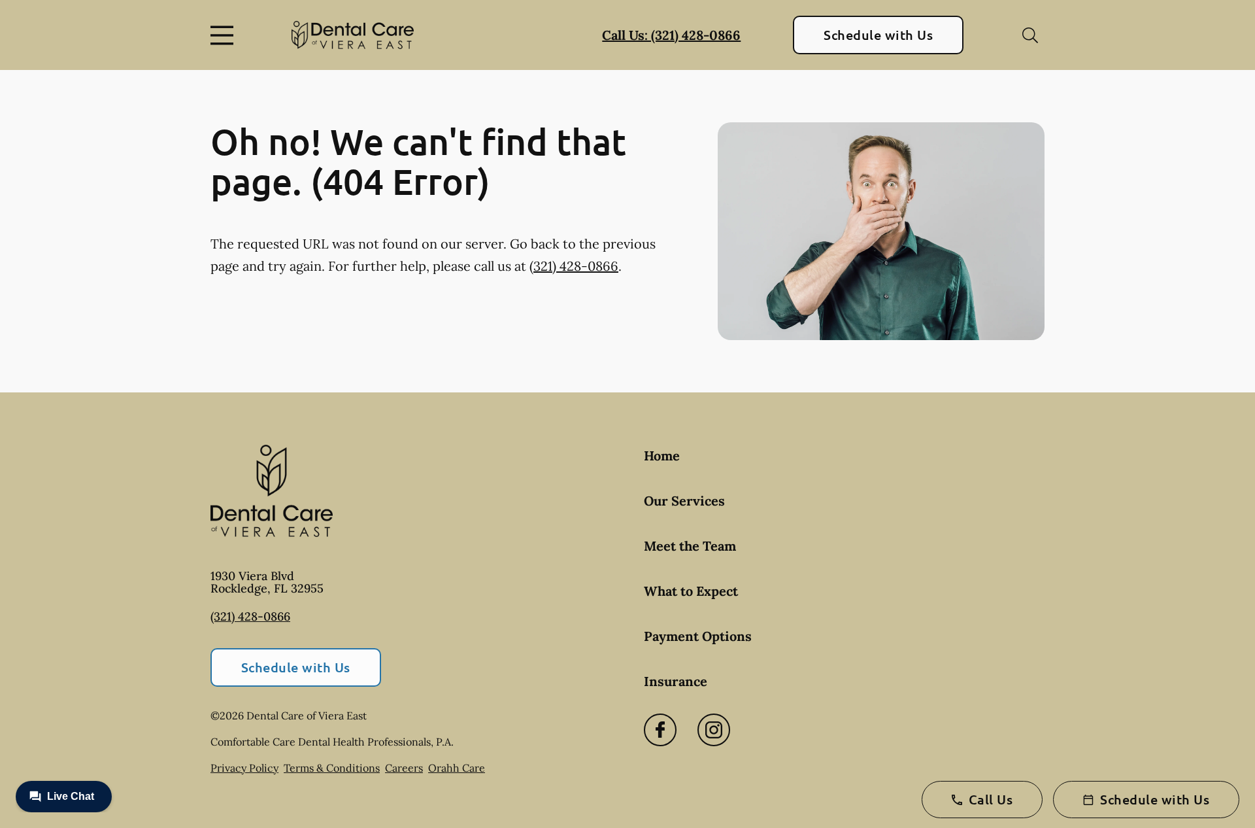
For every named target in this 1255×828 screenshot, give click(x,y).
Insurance (675, 681)
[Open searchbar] (1030, 35)
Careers (404, 767)
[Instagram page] (713, 730)
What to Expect (691, 591)
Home (662, 455)
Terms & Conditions (332, 767)
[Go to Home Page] (353, 35)
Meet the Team (690, 546)
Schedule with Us (878, 34)
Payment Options (698, 636)
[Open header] (224, 35)
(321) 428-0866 (573, 266)
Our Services (684, 500)
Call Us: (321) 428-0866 (671, 35)
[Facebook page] (660, 730)
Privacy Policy (244, 767)
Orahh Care (456, 767)
